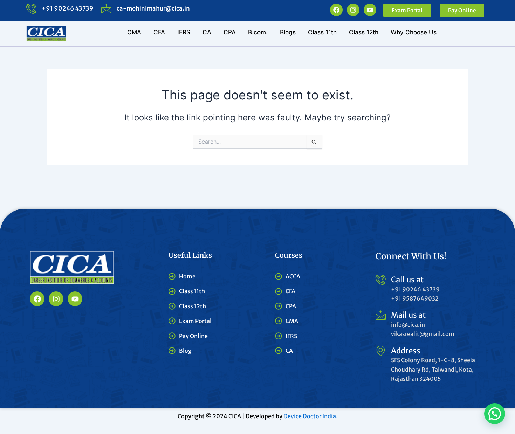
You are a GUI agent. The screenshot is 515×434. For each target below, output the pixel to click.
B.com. (258, 32)
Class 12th (363, 32)
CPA (230, 32)
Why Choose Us (414, 32)
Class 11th (322, 32)
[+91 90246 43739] (31, 9)
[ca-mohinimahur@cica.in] (106, 9)
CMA (134, 32)
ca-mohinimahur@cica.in (153, 8)
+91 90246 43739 (68, 8)
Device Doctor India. (310, 416)
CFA (159, 32)
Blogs (288, 32)
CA (206, 32)
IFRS (183, 32)
